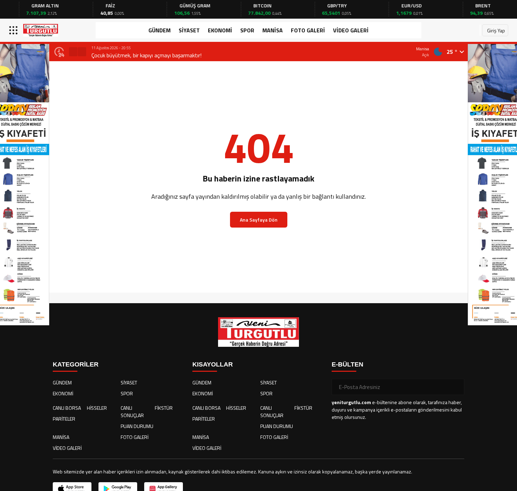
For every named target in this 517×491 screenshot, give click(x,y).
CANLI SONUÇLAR (132, 411)
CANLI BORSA (67, 408)
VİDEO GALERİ (351, 30)
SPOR (247, 30)
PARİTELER (64, 418)
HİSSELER (97, 408)
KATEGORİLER (75, 364)
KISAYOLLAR (212, 364)
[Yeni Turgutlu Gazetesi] (40, 30)
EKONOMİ (220, 30)
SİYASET (189, 30)
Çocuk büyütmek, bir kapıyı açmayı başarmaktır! (146, 55)
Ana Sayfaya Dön (258, 219)
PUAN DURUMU (137, 426)
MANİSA (272, 30)
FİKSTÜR (164, 408)
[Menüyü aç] (14, 30)
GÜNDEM (159, 30)
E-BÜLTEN (347, 364)
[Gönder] (456, 387)
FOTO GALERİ (308, 30)
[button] (73, 51)
